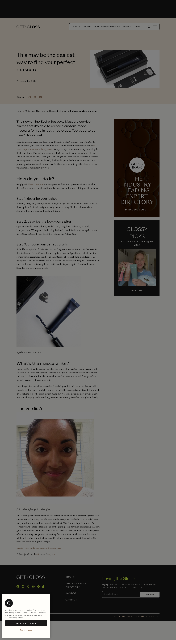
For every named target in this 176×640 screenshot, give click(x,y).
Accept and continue (26, 623)
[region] (26, 616)
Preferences (26, 630)
